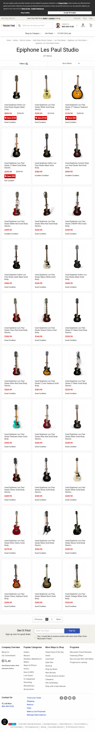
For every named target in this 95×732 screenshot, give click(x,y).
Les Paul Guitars (60, 40)
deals (45, 18)
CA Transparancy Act (31, 727)
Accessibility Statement (56, 727)
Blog (84, 18)
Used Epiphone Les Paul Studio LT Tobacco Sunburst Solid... (76, 107)
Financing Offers (76, 655)
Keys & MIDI (29, 672)
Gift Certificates (51, 683)
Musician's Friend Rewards (81, 652)
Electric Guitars (25, 40)
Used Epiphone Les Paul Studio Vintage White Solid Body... (76, 596)
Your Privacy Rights (16, 727)
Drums (26, 669)
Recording (28, 682)
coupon (52, 18)
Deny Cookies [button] (25, 13)
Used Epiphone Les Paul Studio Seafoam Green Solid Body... (15, 436)
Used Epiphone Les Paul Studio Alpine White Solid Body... (45, 277)
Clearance (49, 679)
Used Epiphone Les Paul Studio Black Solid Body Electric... (75, 436)
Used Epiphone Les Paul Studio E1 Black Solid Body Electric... (76, 330)
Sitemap (43, 727)
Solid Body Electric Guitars (42, 40)
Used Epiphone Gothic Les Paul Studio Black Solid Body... (45, 165)
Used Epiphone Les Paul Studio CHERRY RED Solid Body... (75, 223)
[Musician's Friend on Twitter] (65, 698)
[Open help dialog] (4, 722)
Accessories (29, 689)
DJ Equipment (29, 679)
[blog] (11, 661)
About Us (5, 652)
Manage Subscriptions (36, 715)
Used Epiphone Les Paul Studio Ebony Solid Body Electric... (45, 489)
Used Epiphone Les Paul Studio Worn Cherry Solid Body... (14, 543)
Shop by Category (32, 33)
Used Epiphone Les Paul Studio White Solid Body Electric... (45, 107)
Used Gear (49, 659)
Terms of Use (25, 9)
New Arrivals (50, 673)
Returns (30, 705)
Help (90, 18)
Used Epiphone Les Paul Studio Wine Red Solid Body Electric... (46, 223)
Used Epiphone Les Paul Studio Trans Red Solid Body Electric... (15, 330)
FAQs (29, 708)
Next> (58, 619)
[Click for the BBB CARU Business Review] (12, 724)
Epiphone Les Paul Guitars (77, 40)
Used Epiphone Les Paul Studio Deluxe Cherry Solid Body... (46, 330)
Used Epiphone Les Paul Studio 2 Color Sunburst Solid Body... (47, 383)
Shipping (30, 701)
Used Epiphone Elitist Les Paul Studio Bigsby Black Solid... (14, 107)
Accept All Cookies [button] (70, 13)
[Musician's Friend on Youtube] (70, 698)
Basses (27, 655)
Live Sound (28, 675)
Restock (48, 666)
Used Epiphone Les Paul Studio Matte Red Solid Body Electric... (16, 223)
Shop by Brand (51, 669)
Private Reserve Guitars (55, 676)
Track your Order (34, 698)
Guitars (15, 40)
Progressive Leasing (78, 662)
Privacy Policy (63, 3)
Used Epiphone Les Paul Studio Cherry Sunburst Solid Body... (16, 596)
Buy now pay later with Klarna (81, 659)
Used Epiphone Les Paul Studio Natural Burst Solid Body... (45, 596)
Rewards (77, 18)
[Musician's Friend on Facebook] (61, 698)
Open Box (49, 662)
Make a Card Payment (36, 711)
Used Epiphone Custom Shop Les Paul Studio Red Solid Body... (77, 165)
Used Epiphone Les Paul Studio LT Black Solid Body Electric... (15, 165)
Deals (47, 655)
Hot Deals (49, 33)
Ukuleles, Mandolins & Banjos (33, 660)
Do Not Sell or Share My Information (30, 724)
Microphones (29, 686)
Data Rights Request (50, 724)
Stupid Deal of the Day (54, 652)
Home (9, 40)
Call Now (8, 704)
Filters (22, 64)
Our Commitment (8, 655)
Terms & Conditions (80, 724)
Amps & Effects (30, 665)
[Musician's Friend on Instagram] (74, 698)
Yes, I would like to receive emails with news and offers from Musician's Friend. (62, 637)
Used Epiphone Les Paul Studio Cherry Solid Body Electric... (14, 489)
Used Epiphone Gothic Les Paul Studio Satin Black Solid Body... (16, 277)
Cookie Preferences (37, 9)
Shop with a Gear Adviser (55, 686)
